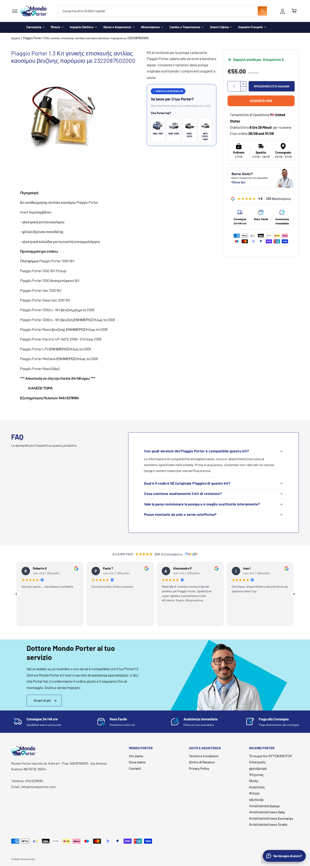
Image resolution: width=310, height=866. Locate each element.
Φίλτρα (254, 793)
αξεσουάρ (256, 800)
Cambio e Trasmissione (185, 27)
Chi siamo (136, 756)
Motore (55, 27)
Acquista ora (261, 101)
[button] (14, 11)
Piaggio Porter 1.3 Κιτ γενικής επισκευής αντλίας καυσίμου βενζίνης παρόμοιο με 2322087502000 (86, 38)
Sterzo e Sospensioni (117, 27)
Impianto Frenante (250, 27)
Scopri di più (42, 700)
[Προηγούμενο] (16, 594)
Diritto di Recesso (202, 762)
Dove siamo (137, 762)
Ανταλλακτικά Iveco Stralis (268, 824)
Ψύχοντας (256, 775)
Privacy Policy (199, 768)
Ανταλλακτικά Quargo (264, 806)
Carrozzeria (33, 27)
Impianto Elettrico (82, 27)
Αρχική (15, 38)
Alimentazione (150, 27)
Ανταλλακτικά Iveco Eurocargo (271, 818)
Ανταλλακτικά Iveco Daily (267, 812)
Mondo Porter (27, 859)
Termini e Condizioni (203, 756)
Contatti (135, 768)
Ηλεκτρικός (257, 762)
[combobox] (163, 11)
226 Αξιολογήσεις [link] (278, 198)
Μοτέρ (253, 781)
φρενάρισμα (258, 768)
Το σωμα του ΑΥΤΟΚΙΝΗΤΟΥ (270, 756)
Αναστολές (257, 787)
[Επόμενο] (294, 594)
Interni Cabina (219, 27)
